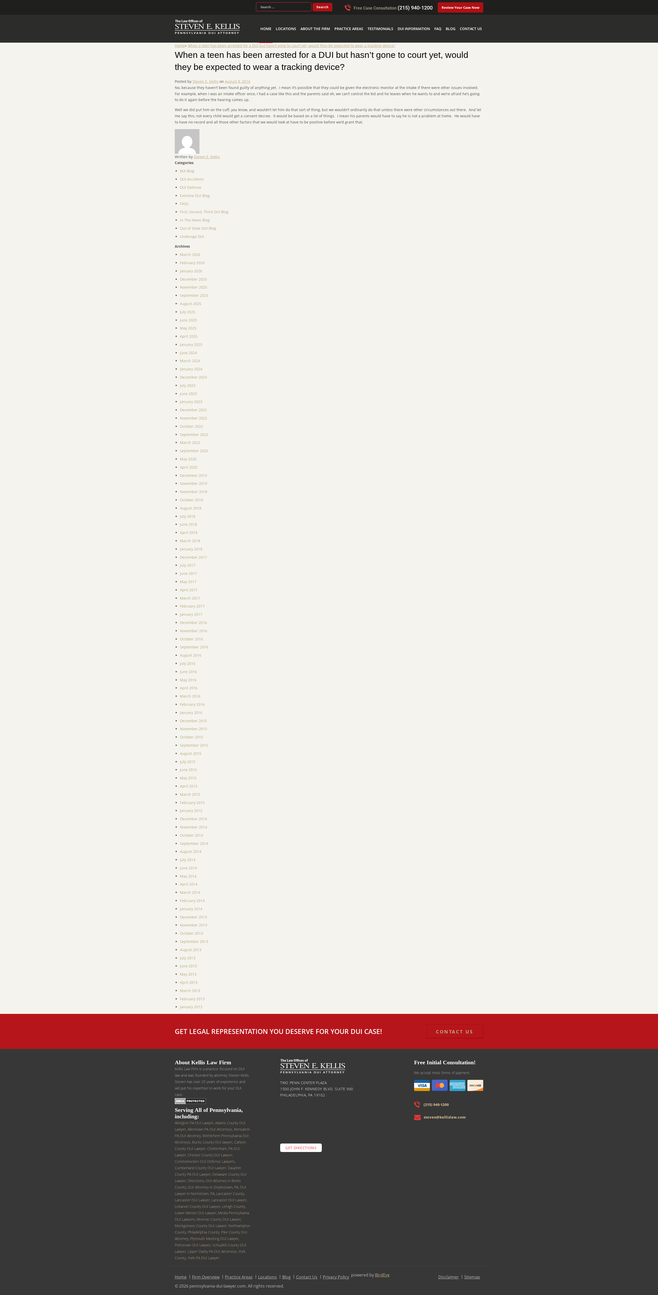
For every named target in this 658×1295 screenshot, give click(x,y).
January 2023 (191, 398)
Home (294, 21)
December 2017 (193, 553)
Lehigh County (233, 1203)
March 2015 (190, 791)
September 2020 (194, 447)
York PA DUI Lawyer (203, 1254)
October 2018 (191, 496)
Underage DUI (192, 233)
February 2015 (192, 799)
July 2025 (187, 308)
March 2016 (190, 692)
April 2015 (188, 782)
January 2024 (191, 365)
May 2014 (188, 872)
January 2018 (191, 545)
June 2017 (188, 570)
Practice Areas (366, 21)
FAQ (444, 21)
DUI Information (423, 21)
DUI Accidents (192, 175)
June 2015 (188, 766)
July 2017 (187, 561)
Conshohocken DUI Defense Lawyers (205, 1158)
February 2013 (192, 995)
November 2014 (193, 823)
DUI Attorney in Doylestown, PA (213, 1183)
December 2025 (193, 275)
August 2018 (190, 504)
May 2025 (188, 324)
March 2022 (190, 439)
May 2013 (188, 970)
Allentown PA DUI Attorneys (210, 1125)
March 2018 (190, 537)
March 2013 (190, 987)
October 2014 (191, 831)
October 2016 (191, 635)
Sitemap (472, 1273)
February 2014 (192, 897)
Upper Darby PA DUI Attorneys (212, 1248)
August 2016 (190, 651)
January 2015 (191, 807)
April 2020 (188, 463)
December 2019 (193, 472)
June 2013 (188, 962)
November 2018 (193, 488)
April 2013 (188, 979)
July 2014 (187, 856)
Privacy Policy (336, 1273)
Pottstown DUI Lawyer (193, 1241)
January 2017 (191, 611)
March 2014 (190, 889)
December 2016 (193, 619)
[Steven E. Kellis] (207, 30)
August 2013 (190, 946)
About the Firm (337, 21)
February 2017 (192, 602)
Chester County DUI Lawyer (210, 1151)
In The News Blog (195, 216)
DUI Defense (190, 184)
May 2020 (188, 455)
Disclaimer (448, 1273)
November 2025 (193, 283)
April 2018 (188, 529)
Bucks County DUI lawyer (212, 1138)
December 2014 (193, 815)
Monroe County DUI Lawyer (219, 1215)
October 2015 (191, 733)
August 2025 (190, 300)
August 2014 (190, 848)
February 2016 (192, 701)
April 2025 (188, 333)
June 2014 (188, 864)
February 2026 (192, 259)
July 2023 (187, 382)
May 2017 (188, 578)
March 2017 (190, 594)
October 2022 (191, 423)
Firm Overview (206, 1273)
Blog (455, 21)
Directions (196, 1177)
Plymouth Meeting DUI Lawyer (214, 1235)
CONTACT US (454, 1028)
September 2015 (194, 741)
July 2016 (187, 660)
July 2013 (187, 954)
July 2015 (187, 758)
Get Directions (301, 1144)
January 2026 (191, 267)
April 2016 (188, 684)
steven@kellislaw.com (445, 1113)
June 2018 (188, 521)
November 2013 (193, 921)
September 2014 (194, 840)
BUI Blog (187, 167)
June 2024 (188, 349)
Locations (312, 21)
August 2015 (190, 750)
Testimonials (394, 21)
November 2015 (193, 725)
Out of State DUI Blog (198, 224)
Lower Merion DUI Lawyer (195, 1209)
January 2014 (191, 905)
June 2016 (188, 668)
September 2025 (194, 292)
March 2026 (190, 251)
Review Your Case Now (460, 7)
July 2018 (187, 513)
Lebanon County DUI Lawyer (197, 1203)
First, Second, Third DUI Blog (204, 208)
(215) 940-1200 (415, 8)
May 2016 (188, 676)
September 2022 (194, 431)
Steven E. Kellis (205, 78)
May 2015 (188, 774)
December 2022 (193, 406)
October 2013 (191, 929)
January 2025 (191, 341)
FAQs (184, 200)
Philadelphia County (203, 1228)
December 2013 (193, 913)
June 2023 (188, 390)
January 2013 (191, 1003)
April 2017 (188, 586)
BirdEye (382, 1271)
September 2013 (194, 938)
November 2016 (193, 627)
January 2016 (191, 709)
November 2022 (193, 414)
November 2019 (193, 480)
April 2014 (188, 880)
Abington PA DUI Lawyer (194, 1119)
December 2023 (193, 373)
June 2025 (188, 316)
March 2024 (190, 357)
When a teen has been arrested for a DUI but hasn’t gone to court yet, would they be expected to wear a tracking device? (291, 42)
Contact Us (472, 21)
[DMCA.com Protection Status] (190, 1097)
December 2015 (193, 717)
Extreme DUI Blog (195, 192)
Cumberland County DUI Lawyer (200, 1164)
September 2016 (194, 643)
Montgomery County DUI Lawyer (201, 1222)
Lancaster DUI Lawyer (229, 1196)
